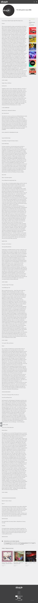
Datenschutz (19, 594)
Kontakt (19, 593)
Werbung (19, 592)
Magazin (19, 591)
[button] (36, 1)
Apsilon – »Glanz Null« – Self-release (6, 563)
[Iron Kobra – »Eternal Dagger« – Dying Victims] (30, 556)
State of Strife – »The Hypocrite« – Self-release (19, 563)
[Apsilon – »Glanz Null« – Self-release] (7, 556)
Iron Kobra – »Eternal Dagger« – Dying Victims (30, 563)
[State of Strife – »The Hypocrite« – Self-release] (19, 556)
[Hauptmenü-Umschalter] (34, 2)
